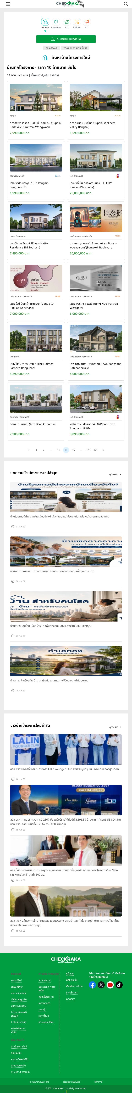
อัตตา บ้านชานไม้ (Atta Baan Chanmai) (33, 424)
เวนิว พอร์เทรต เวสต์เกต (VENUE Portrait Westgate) (94, 306)
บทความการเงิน (18, 1006)
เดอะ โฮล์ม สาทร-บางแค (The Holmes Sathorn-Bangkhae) (31, 366)
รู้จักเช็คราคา (72, 992)
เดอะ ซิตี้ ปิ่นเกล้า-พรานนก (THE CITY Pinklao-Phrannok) (91, 185)
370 (88, 450)
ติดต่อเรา (70, 999)
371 (96, 450)
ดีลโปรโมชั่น (72, 980)
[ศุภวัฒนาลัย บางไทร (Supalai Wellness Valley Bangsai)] (96, 98)
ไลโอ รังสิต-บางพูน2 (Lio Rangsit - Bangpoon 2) (29, 185)
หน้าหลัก (70, 973)
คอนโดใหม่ (16, 1053)
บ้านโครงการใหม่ (19, 1046)
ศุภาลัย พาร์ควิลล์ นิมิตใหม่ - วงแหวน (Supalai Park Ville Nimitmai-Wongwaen (35, 125)
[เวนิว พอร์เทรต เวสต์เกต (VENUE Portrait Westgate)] (96, 279)
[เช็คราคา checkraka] (68, 4)
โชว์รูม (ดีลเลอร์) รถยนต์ (19, 1014)
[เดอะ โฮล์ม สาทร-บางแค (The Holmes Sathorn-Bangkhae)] (36, 339)
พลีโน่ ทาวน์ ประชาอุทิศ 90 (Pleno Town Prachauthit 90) (92, 426)
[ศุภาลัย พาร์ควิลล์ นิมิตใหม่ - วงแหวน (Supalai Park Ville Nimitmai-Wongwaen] (36, 98)
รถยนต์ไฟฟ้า (17, 987)
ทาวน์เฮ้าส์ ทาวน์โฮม (20, 1072)
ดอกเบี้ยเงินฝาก (46, 997)
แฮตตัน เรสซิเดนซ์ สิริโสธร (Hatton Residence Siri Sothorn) (30, 245)
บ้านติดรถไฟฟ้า (18, 1065)
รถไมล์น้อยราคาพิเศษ (18, 1030)
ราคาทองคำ (44, 1003)
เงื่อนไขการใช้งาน (74, 986)
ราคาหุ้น (42, 1009)
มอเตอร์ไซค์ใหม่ (18, 993)
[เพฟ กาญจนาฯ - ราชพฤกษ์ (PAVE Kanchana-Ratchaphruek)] (96, 339)
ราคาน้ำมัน (43, 1016)
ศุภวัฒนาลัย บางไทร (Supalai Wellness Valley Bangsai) (93, 125)
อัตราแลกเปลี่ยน (46, 1022)
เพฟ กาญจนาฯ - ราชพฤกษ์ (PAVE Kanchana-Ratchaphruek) (96, 366)
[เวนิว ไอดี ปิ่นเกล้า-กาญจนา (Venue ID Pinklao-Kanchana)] (36, 279)
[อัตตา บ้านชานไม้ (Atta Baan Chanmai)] (36, 400)
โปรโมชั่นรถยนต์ (18, 1022)
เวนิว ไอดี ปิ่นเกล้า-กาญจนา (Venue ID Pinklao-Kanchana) (32, 306)
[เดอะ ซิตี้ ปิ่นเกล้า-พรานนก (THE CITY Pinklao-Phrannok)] (96, 159)
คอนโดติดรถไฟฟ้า (20, 1059)
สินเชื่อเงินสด (44, 980)
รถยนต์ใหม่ (16, 980)
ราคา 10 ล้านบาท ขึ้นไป (75, 48)
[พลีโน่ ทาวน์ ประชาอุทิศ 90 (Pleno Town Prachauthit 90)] (96, 400)
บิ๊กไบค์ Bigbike (19, 999)
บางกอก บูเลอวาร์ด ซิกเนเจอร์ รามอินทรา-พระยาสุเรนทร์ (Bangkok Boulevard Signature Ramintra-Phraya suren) (93, 245)
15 (73, 450)
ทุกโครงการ (51, 48)
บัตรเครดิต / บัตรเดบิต (47, 988)
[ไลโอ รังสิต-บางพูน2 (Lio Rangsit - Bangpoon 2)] (36, 159)
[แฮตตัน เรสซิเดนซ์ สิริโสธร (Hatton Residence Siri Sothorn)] (36, 219)
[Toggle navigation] (8, 4)
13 (58, 450)
